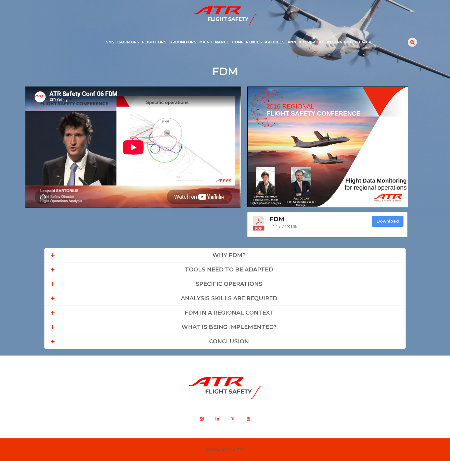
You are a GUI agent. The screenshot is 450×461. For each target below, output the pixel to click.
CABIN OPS (128, 42)
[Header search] (412, 42)
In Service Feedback (349, 42)
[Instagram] (201, 418)
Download (388, 221)
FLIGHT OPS (154, 42)
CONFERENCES (247, 42)
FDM (277, 219)
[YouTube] (248, 418)
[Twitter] (232, 418)
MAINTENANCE (214, 42)
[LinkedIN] (217, 418)
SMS (110, 42)
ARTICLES (274, 42)
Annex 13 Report (305, 42)
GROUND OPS (182, 42)
